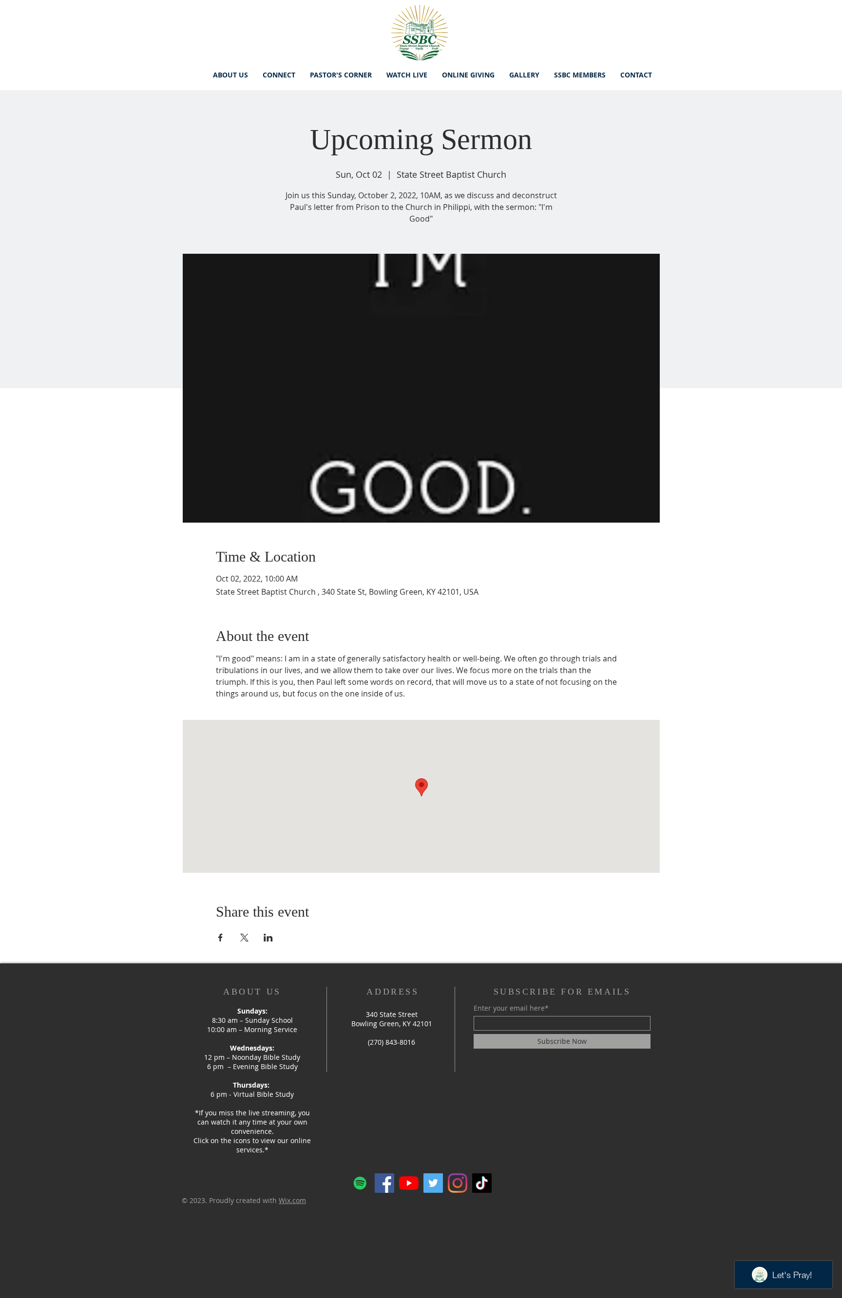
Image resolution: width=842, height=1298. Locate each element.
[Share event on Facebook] (220, 937)
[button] (279, 75)
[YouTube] (409, 1183)
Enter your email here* (511, 1008)
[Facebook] (384, 1183)
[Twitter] (433, 1183)
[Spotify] (360, 1183)
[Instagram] (457, 1183)
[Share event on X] (244, 937)
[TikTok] (482, 1183)
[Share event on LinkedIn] (268, 937)
